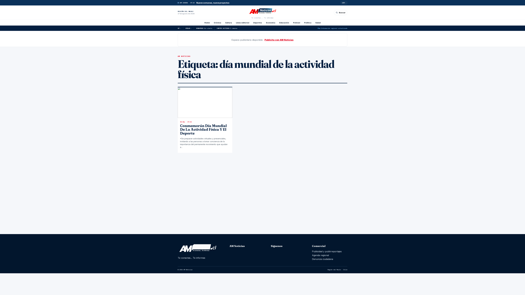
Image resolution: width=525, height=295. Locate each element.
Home (207, 23)
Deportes (257, 23)
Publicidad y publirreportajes (327, 251)
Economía (270, 23)
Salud (318, 23)
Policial (296, 23)
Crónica (217, 23)
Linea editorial (242, 23)
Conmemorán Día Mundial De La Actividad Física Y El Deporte (203, 129)
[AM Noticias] (262, 11)
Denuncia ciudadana (322, 259)
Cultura (228, 23)
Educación (284, 23)
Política (307, 23)
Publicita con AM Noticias (279, 40)
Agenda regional (320, 255)
